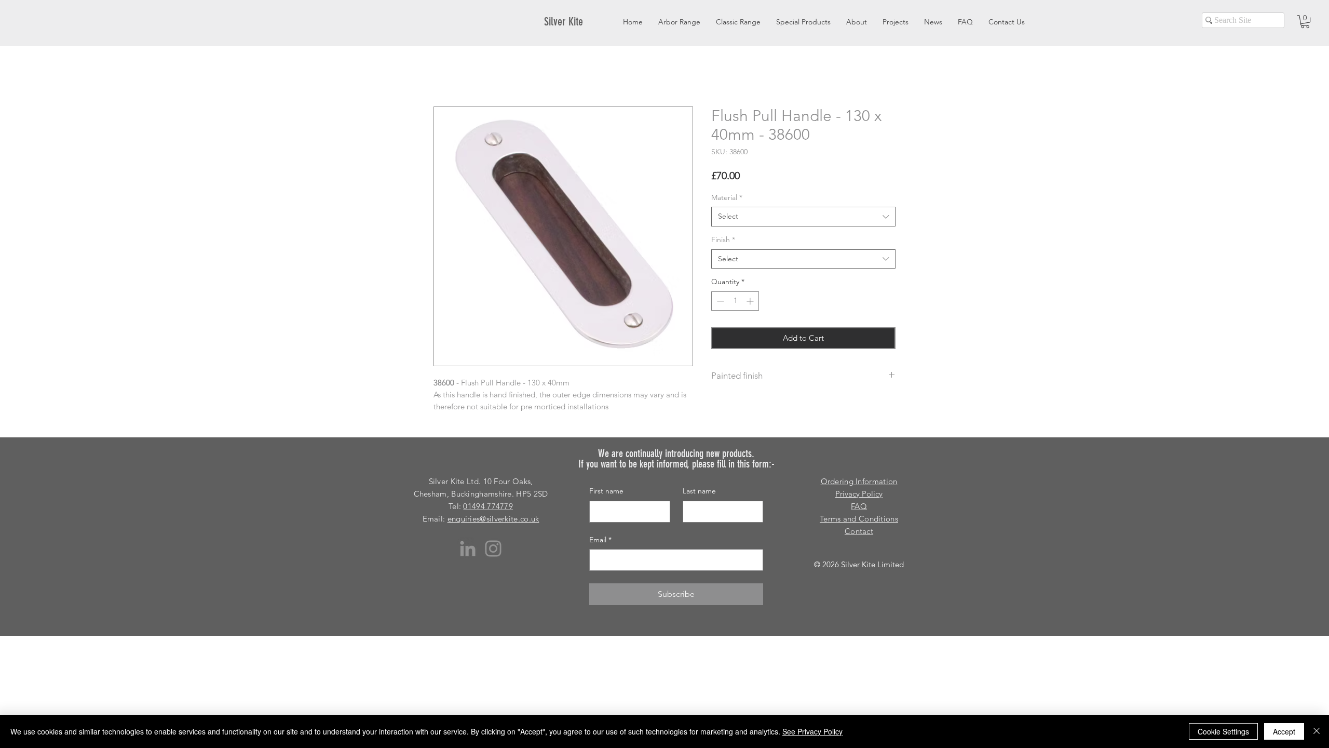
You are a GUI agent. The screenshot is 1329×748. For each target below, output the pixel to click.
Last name (699, 491)
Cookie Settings (1223, 731)
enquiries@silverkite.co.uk (493, 519)
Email (600, 539)
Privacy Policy (859, 494)
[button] (1305, 21)
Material (726, 197)
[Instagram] (493, 548)
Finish (723, 239)
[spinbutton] (735, 301)
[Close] (1316, 731)
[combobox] (803, 216)
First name (606, 491)
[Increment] (750, 301)
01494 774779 (488, 506)
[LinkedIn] (468, 548)
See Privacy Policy (812, 731)
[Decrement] (719, 301)
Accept (1284, 731)
